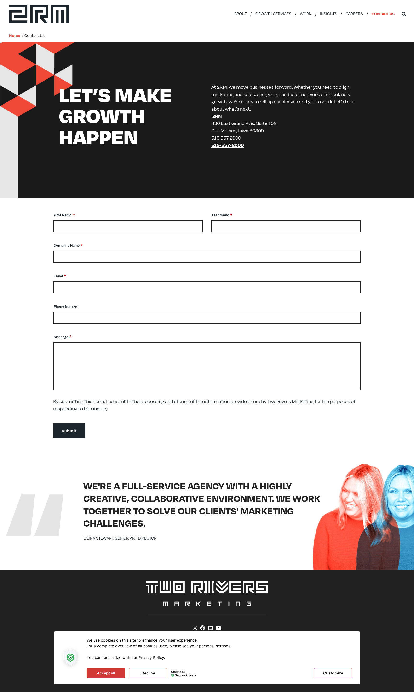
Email (58, 276)
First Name (62, 215)
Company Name (67, 245)
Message (61, 336)
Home (14, 35)
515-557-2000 (227, 145)
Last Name (220, 215)
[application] (207, 657)
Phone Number (66, 306)
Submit (69, 430)
